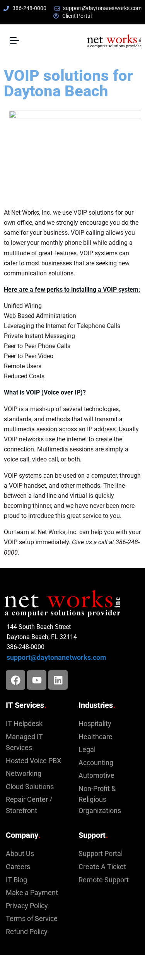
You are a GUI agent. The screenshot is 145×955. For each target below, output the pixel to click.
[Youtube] (36, 680)
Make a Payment (32, 893)
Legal (87, 749)
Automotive (96, 775)
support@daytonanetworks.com (56, 657)
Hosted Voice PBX (33, 761)
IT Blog (16, 880)
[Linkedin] (58, 680)
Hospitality (94, 724)
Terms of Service (32, 919)
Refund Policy (27, 932)
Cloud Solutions (30, 787)
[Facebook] (15, 680)
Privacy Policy (27, 906)
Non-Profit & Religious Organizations (99, 800)
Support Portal (100, 854)
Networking (23, 773)
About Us (20, 854)
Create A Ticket (102, 867)
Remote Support (103, 880)
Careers (18, 867)
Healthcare (95, 737)
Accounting (95, 763)
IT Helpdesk (24, 724)
